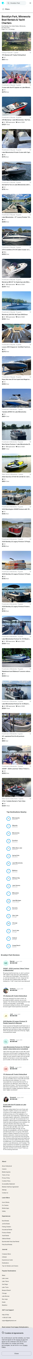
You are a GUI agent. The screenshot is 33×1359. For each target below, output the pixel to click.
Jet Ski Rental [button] (6, 1223)
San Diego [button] (5, 1284)
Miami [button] (3, 1275)
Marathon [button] (4, 1305)
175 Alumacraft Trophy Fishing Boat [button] (15, 996)
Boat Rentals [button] (5, 1220)
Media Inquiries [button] (6, 1172)
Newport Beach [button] (6, 1290)
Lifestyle (4, 1257)
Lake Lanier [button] (5, 1278)
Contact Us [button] (5, 1192)
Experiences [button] (6, 1216)
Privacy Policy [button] (6, 1178)
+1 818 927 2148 (6, 1317)
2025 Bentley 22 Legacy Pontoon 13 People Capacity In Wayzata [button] (15, 1022)
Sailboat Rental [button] (6, 1238)
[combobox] (16, 3)
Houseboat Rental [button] (7, 1229)
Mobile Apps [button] (5, 1208)
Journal (4, 1249)
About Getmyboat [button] (7, 1166)
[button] (5, 26)
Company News (6, 1254)
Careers (4, 1169)
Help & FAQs (5, 1314)
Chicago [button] (4, 1293)
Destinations (5, 1263)
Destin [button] (4, 1302)
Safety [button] (4, 1211)
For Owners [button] (5, 1205)
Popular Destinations (9, 1271)
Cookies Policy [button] (6, 1181)
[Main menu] (30, 3)
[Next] (29, 41)
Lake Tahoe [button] (5, 1281)
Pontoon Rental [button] (6, 1232)
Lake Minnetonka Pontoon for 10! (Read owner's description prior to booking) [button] (16, 1048)
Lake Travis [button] (5, 1287)
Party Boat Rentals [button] (7, 1244)
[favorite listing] (30, 52)
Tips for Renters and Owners (10, 1266)
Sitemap (4, 1189)
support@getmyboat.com (9, 1320)
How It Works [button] (5, 1202)
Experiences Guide (7, 1260)
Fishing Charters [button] (6, 1226)
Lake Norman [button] (5, 1296)
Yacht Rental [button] (5, 1235)
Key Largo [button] (5, 1299)
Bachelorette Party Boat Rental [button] (10, 1241)
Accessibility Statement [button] (8, 1184)
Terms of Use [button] (20, 1340)
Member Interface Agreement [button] (10, 1187)
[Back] (4, 41)
